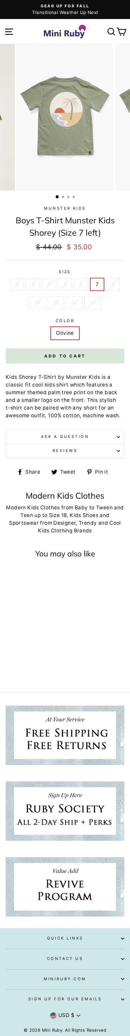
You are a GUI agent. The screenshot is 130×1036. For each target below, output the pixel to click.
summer (16, 392)
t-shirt (14, 408)
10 (37, 302)
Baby (81, 507)
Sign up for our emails (65, 999)
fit (28, 384)
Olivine (65, 333)
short (90, 408)
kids (50, 384)
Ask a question (65, 436)
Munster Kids (65, 208)
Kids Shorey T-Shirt (31, 377)
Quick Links (65, 938)
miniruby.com (65, 979)
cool (37, 384)
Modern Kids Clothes (33, 507)
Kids (94, 377)
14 (74, 302)
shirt (62, 384)
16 (93, 302)
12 (56, 302)
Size (65, 271)
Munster (76, 377)
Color (65, 320)
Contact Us (65, 958)
